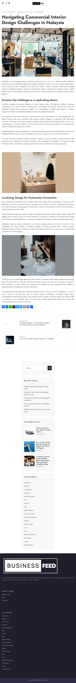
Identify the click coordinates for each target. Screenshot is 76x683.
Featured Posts (32, 422)
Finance (26, 503)
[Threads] (14, 307)
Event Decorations (29, 496)
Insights (26, 520)
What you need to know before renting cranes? (43, 430)
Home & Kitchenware (30, 517)
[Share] (32, 307)
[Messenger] (17, 307)
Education (27, 493)
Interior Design (39, 12)
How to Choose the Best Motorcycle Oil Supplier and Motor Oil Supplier (43, 445)
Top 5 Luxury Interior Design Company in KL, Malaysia (37, 338)
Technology (27, 538)
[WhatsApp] (10, 307)
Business (26, 486)
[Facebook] (3, 307)
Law (25, 527)
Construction (40, 434)
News (3, 597)
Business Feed (6, 594)
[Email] (25, 307)
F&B (25, 500)
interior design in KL (48, 81)
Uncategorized (28, 545)
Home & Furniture (29, 514)
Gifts (25, 507)
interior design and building (49, 292)
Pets (25, 531)
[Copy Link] (28, 307)
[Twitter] (21, 307)
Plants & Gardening (29, 534)
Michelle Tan (11, 12)
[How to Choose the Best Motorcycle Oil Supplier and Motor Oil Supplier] (29, 446)
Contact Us (5, 600)
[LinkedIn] (7, 307)
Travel (26, 541)
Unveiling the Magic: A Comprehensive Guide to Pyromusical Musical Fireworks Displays (35, 323)
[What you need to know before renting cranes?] (29, 432)
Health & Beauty (29, 510)
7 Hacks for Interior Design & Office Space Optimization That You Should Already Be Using (43, 460)
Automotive (39, 450)
